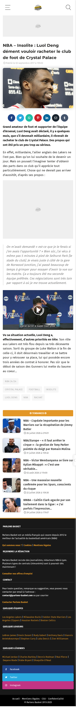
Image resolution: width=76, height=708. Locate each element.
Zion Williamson (60, 638)
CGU (44, 698)
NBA (26, 397)
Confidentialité (56, 698)
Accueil (16, 698)
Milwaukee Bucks (32, 617)
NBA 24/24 (10, 381)
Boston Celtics (48, 620)
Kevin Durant (25, 635)
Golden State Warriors (54, 617)
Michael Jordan (10, 657)
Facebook (14, 669)
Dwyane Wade (10, 660)
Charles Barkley (28, 657)
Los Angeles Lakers (12, 617)
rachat (38, 397)
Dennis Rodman (46, 657)
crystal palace (14, 389)
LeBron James (9, 635)
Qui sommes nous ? (12, 545)
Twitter (13, 677)
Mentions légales (31, 698)
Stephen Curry (28, 638)
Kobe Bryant (25, 660)
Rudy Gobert (40, 635)
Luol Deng (11, 397)
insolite (51, 389)
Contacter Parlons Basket (15, 602)
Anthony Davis (55, 635)
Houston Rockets (30, 620)
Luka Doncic (43, 638)
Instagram (15, 685)
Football (34, 389)
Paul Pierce (61, 657)
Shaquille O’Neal (42, 660)
